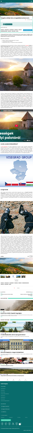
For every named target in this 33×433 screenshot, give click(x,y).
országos (2, 309)
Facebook (2, 417)
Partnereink (3, 399)
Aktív (1, 16)
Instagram (11, 417)
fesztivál (2, 284)
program (2, 29)
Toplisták (2, 333)
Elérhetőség (3, 392)
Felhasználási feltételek (5, 393)
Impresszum (3, 395)
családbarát (11, 29)
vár (24, 97)
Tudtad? (3, 364)
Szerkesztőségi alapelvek (5, 400)
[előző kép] (30, 256)
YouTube (18, 417)
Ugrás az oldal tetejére (27, 430)
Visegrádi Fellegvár (28, 30)
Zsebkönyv (4, 411)
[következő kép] (31, 256)
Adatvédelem (3, 388)
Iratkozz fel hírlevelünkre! (5, 420)
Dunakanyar (2, 14)
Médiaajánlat (3, 397)
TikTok (26, 417)
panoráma (16, 29)
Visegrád (27, 45)
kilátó (10, 284)
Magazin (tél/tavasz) (5, 409)
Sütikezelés (3, 390)
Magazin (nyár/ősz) (5, 406)
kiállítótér (6, 284)
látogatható (7, 29)
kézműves (20, 29)
